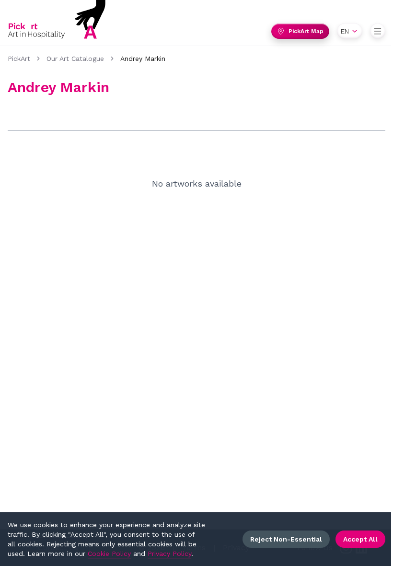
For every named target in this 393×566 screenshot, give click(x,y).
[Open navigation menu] (377, 31)
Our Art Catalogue (75, 58)
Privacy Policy (169, 553)
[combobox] (349, 31)
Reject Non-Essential (286, 539)
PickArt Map (306, 31)
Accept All (360, 539)
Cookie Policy (109, 553)
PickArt (19, 58)
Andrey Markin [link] (142, 58)
